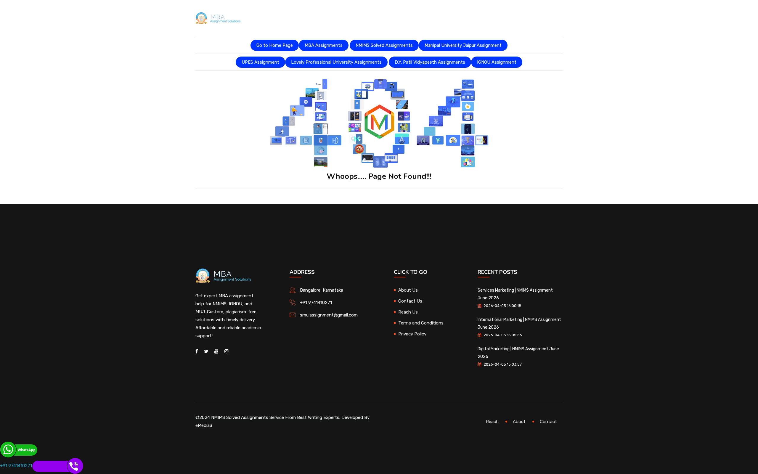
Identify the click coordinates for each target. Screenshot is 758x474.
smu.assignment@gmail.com (329, 315)
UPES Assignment (260, 62)
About (519, 421)
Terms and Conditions (421, 323)
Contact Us (410, 301)
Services (343, 17)
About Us (316, 17)
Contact (548, 421)
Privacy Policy (412, 334)
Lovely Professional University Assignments (336, 62)
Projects (415, 17)
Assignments (378, 17)
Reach (492, 421)
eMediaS (203, 425)
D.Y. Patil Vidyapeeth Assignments (430, 62)
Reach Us (408, 312)
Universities (450, 17)
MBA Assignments (324, 45)
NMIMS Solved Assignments (384, 45)
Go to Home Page (274, 45)
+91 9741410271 (316, 302)
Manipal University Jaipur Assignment (463, 45)
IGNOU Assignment (496, 62)
